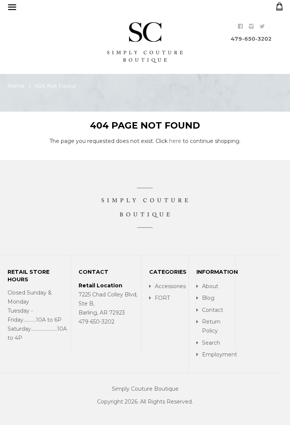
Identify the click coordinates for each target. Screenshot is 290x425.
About (210, 286)
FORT (162, 298)
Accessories (170, 286)
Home (16, 86)
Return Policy (211, 326)
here (175, 141)
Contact (212, 310)
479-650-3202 (251, 38)
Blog (208, 298)
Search (211, 342)
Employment (217, 354)
